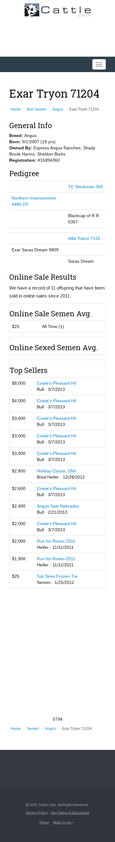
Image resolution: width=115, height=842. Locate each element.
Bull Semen (36, 109)
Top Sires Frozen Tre (57, 576)
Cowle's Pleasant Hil (56, 383)
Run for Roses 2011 (56, 541)
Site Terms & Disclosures (70, 812)
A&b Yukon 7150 (84, 238)
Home (16, 109)
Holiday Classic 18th (56, 470)
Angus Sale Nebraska (58, 506)
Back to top (62, 822)
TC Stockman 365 (85, 186)
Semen (33, 729)
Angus (57, 109)
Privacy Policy (37, 812)
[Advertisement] (57, 652)
